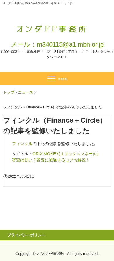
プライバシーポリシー (26, 235)
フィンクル (22, 143)
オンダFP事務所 (57, 25)
